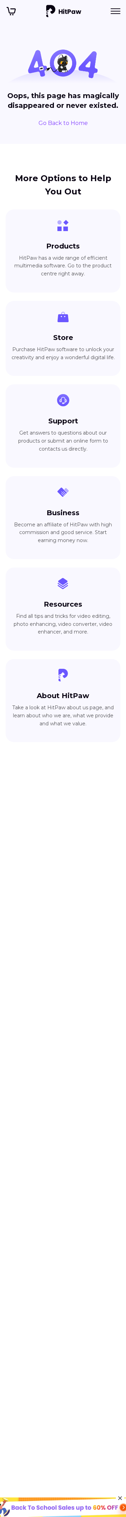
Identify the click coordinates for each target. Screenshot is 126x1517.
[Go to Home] (63, 11)
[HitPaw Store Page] (11, 11)
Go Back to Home (63, 123)
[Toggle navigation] (115, 11)
